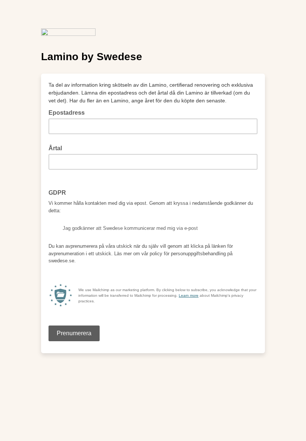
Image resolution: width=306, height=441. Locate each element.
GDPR (60, 192)
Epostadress (69, 112)
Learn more (189, 295)
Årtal (55, 148)
